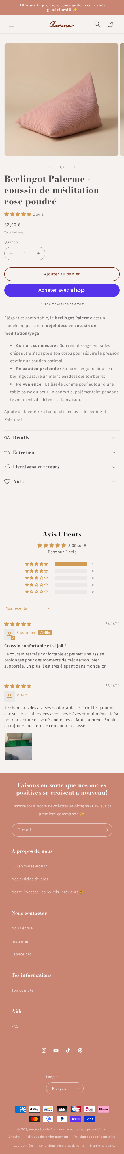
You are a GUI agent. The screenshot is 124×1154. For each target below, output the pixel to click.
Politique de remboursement (46, 1136)
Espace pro (22, 954)
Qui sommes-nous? (29, 866)
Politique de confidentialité (95, 1136)
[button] (11, 24)
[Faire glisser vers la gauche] (49, 167)
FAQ (15, 1026)
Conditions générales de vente (61, 1145)
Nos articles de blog (30, 878)
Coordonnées (24, 1145)
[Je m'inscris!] (105, 830)
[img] (17, 624)
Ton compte (23, 990)
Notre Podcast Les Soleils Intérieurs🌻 (48, 891)
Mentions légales (103, 1145)
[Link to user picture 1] (18, 747)
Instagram (21, 941)
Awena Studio (39, 1129)
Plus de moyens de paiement (62, 304)
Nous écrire (22, 928)
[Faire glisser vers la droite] (74, 167)
